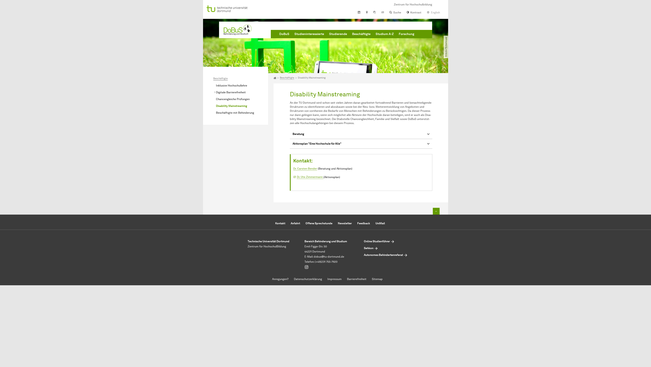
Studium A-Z (385, 34)
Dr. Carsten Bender (305, 168)
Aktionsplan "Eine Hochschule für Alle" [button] (317, 143)
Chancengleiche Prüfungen (233, 99)
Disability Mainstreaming (231, 106)
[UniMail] (383, 12)
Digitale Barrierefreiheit (231, 92)
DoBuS (284, 34)
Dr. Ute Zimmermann (310, 177)
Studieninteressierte (309, 34)
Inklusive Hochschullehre (231, 85)
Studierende (338, 34)
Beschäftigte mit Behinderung (235, 112)
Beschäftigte (361, 34)
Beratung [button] (298, 134)
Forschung (406, 34)
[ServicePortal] (374, 12)
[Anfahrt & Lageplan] (366, 12)
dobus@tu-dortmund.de (329, 256)
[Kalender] (359, 12)
